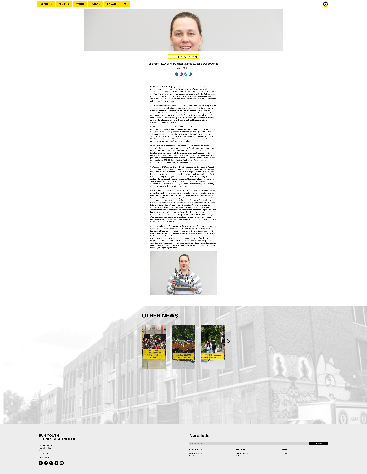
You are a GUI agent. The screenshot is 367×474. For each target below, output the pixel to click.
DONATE (111, 4)
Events (95, 4)
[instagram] (56, 463)
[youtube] (62, 463)
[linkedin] (46, 463)
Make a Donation (195, 453)
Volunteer (192, 456)
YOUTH (80, 4)
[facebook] (41, 463)
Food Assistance (242, 453)
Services (64, 4)
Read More (149, 356)
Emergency (185, 56)
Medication (240, 456)
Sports (284, 453)
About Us (46, 4)
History (194, 56)
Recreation (286, 456)
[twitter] (51, 463)
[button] (228, 341)
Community (175, 56)
